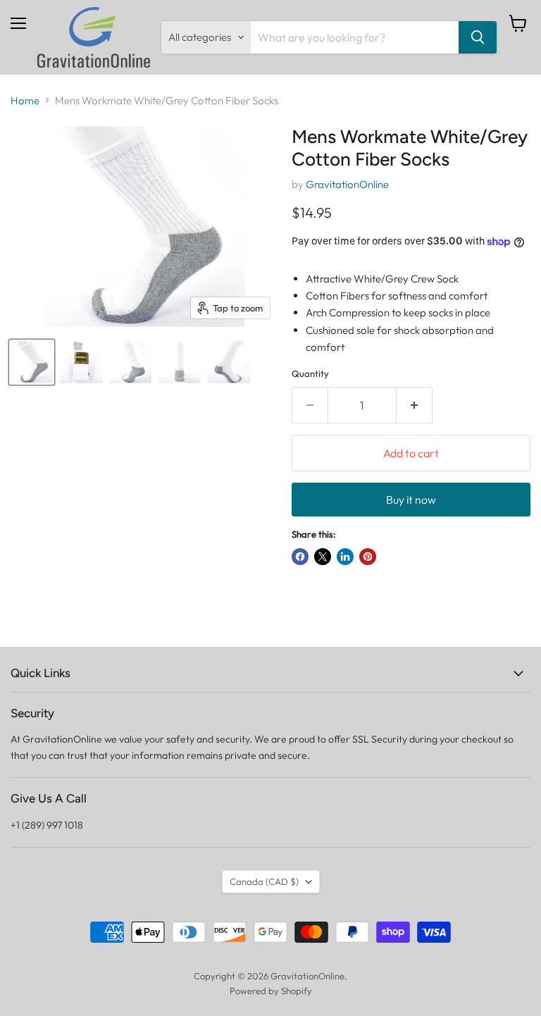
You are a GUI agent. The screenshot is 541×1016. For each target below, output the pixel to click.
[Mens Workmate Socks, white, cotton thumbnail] (31, 362)
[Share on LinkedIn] (345, 556)
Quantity (310, 373)
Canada (264, 881)
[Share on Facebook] (300, 556)
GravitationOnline (347, 184)
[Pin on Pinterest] (367, 556)
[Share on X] (322, 556)
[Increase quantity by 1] (415, 405)
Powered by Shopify (271, 990)
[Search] (478, 37)
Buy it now (411, 499)
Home (25, 100)
